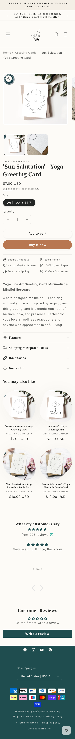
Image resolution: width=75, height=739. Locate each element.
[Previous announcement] (7, 15)
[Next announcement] (67, 15)
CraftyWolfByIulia (35, 711)
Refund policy (34, 716)
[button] (8, 34)
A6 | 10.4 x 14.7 (19, 202)
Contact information (39, 728)
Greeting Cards (26, 52)
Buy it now (37, 245)
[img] (37, 529)
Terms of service (28, 722)
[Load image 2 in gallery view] (37, 144)
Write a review (37, 634)
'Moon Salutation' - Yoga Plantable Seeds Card (56, 486)
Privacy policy (54, 716)
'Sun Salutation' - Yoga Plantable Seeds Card (19, 486)
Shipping (7, 188)
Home (7, 52)
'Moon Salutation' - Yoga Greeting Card (19, 428)
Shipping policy (51, 722)
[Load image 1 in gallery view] (14, 144)
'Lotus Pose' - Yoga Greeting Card (56, 428)
